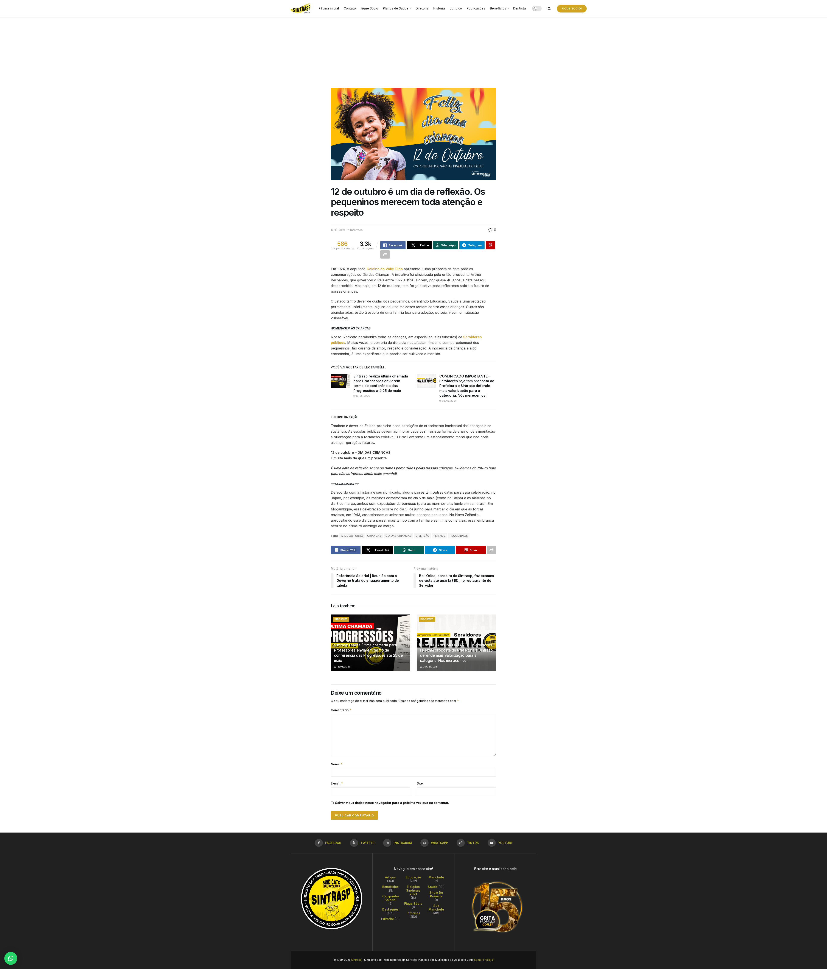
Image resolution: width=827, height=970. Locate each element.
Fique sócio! (572, 8)
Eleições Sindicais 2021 (413, 890)
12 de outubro (352, 535)
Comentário (341, 710)
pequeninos (459, 535)
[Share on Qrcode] (490, 245)
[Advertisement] (413, 49)
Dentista (519, 8)
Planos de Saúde (396, 8)
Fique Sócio (369, 8)
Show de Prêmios (436, 894)
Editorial (387, 919)
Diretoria (422, 8)
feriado (440, 535)
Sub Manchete (436, 907)
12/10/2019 (338, 230)
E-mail (337, 783)
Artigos (390, 877)
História (439, 8)
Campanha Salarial (390, 898)
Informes (356, 230)
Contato (350, 8)
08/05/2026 (449, 400)
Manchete (436, 877)
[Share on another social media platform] (385, 254)
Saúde (433, 887)
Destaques (390, 909)
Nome (337, 764)
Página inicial (329, 8)
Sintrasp (356, 959)
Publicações (476, 8)
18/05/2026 (362, 395)
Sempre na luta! (484, 959)
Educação (413, 877)
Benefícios (498, 8)
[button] (10, 958)
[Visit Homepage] (301, 8)
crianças (374, 535)
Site (420, 783)
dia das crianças (399, 535)
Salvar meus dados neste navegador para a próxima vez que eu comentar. (392, 803)
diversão (423, 535)
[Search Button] (549, 8)
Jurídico (456, 8)
